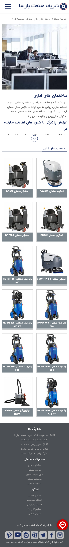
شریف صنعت (60, 19)
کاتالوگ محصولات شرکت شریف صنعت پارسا (34, 435)
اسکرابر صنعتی (34, 465)
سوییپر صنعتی (34, 470)
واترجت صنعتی (34, 483)
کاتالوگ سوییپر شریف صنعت (34, 444)
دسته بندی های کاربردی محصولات (32, 19)
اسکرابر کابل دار (34, 509)
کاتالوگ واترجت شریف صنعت (34, 453)
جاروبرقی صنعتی (34, 479)
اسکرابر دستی (35, 495)
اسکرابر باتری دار (34, 504)
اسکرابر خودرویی (34, 500)
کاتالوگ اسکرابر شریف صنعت (34, 439)
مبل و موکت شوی (34, 474)
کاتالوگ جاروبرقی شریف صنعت (35, 449)
